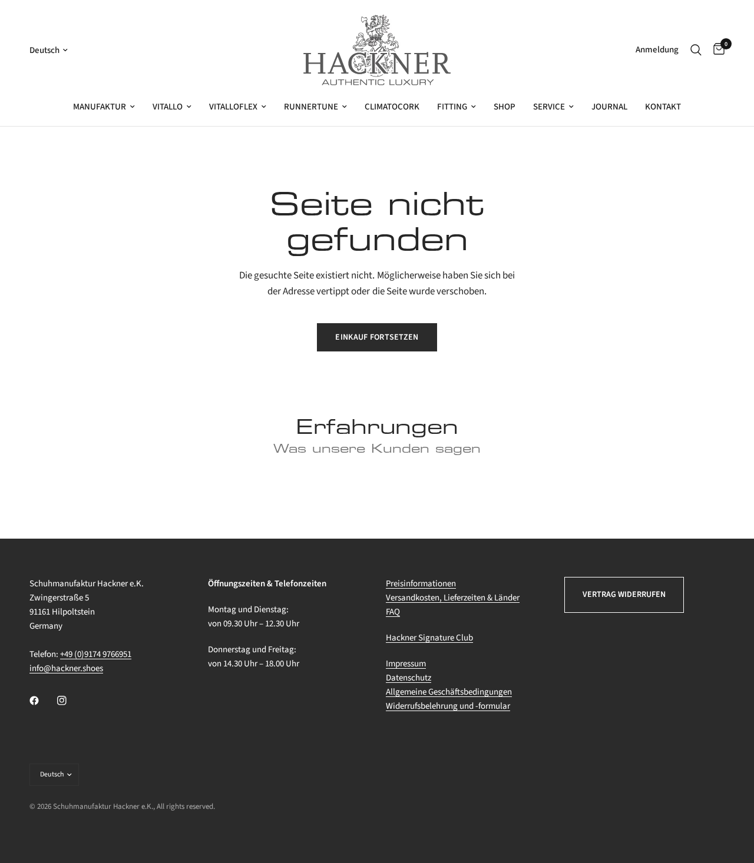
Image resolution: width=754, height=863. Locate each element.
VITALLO (168, 107)
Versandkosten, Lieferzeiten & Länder (453, 598)
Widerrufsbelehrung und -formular (448, 706)
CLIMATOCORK (392, 107)
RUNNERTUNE (311, 107)
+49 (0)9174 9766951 (95, 654)
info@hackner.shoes (66, 668)
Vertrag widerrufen (624, 594)
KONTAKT (663, 107)
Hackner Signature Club (429, 638)
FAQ (393, 612)
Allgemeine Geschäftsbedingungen (449, 692)
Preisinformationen (421, 583)
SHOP (504, 107)
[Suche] (695, 50)
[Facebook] (42, 700)
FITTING (452, 107)
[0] (716, 50)
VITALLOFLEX (233, 107)
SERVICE (549, 107)
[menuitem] (104, 107)
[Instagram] (70, 700)
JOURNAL (609, 107)
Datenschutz (408, 678)
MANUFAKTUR (99, 107)
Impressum (406, 664)
